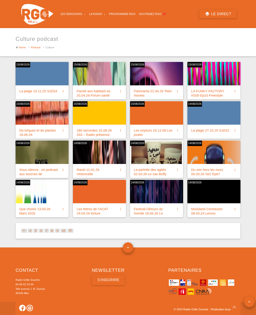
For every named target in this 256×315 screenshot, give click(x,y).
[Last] (70, 231)
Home (22, 47)
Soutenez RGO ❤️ (152, 14)
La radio (95, 14)
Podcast (35, 47)
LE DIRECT (220, 14)
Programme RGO (122, 14)
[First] (24, 231)
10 (63, 230)
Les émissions (71, 14)
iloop (228, 309)
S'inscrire (108, 280)
